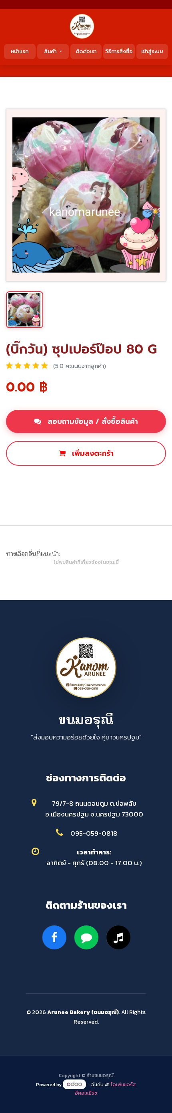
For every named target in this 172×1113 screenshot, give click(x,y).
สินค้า (51, 51)
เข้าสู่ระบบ (152, 51)
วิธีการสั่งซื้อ (119, 51)
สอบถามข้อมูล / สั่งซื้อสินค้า (91, 421)
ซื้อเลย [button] (88, 480)
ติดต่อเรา (86, 51)
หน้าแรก (19, 51)
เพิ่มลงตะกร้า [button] (92, 453)
